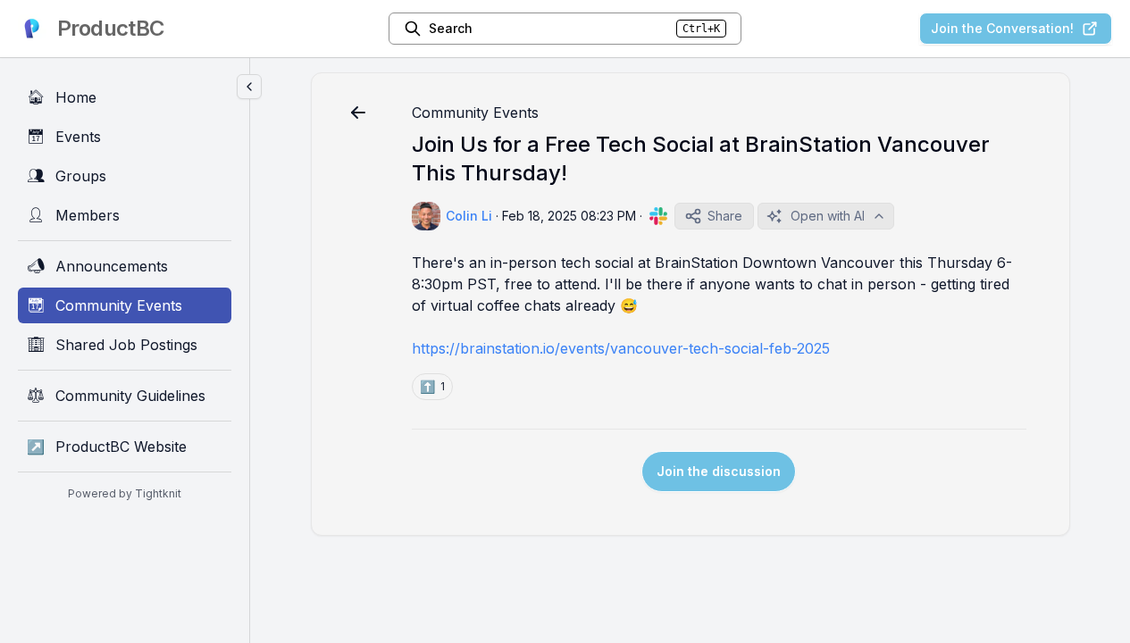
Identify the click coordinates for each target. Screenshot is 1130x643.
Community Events (475, 112)
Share (724, 215)
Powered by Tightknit (124, 493)
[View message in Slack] (658, 216)
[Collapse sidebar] (249, 86)
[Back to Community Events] (358, 112)
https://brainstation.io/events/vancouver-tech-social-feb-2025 (621, 348)
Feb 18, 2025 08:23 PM (569, 215)
